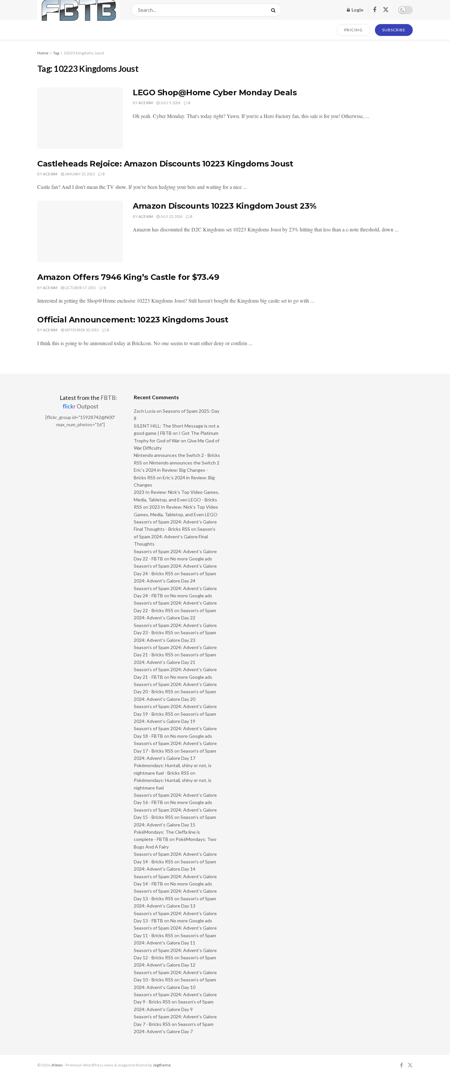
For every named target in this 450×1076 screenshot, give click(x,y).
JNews (57, 1064)
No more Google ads (191, 558)
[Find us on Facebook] (374, 10)
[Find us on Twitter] (386, 10)
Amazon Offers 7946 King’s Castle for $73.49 (128, 277)
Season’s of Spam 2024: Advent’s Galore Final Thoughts (174, 536)
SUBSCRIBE (394, 29)
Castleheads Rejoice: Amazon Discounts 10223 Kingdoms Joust (165, 163)
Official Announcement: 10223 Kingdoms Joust (132, 319)
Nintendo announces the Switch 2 (184, 462)
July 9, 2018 (169, 103)
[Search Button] (274, 9)
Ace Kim (145, 103)
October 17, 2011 (80, 287)
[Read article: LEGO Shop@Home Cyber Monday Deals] (80, 118)
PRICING (353, 29)
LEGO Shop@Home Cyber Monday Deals (214, 92)
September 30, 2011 (81, 330)
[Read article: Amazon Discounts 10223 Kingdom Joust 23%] (80, 231)
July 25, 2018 (170, 216)
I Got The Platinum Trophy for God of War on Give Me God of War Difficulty (176, 440)
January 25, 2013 (79, 174)
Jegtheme (162, 1064)
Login (357, 10)
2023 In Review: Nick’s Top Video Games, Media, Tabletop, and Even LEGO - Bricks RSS (176, 499)
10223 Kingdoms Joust (84, 52)
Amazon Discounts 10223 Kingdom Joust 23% (225, 206)
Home (42, 52)
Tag (56, 52)
